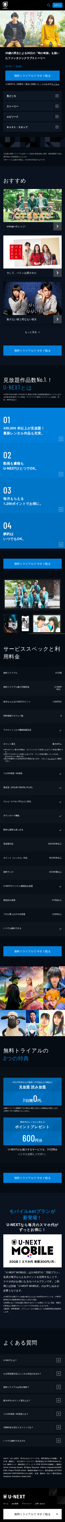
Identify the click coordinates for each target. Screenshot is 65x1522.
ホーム (5, 1503)
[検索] (48, 5)
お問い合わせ (40, 1503)
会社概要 (15, 1503)
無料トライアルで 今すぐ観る (32, 75)
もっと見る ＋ (32, 332)
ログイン (57, 5)
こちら (56, 84)
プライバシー (27, 1503)
